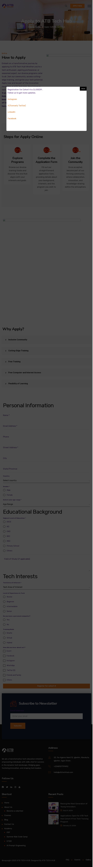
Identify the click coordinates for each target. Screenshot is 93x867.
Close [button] (83, 89)
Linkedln (11, 112)
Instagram (12, 99)
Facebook (12, 118)
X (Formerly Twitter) (17, 105)
